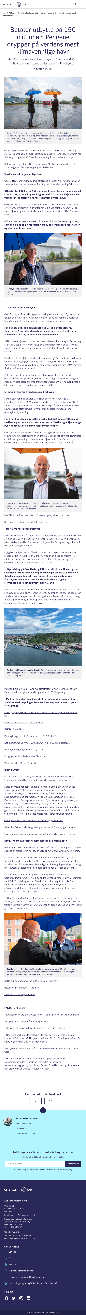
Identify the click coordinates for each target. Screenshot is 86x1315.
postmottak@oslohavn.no (21, 1219)
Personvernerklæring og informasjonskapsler (43, 1312)
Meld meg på (73, 1163)
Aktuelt (12, 13)
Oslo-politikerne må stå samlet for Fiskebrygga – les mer (33, 820)
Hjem (4, 13)
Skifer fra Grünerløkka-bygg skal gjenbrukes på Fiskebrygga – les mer (40, 827)
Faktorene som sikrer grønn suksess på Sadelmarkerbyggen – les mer (40, 834)
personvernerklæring (64, 1170)
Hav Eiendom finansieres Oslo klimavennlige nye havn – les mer (36, 515)
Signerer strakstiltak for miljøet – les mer (25, 522)
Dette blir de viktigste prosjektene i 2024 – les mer (30, 981)
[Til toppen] (43, 1110)
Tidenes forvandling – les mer (19, 994)
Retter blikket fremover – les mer (21, 987)
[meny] (81, 4)
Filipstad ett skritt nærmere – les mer (23, 722)
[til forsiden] (12, 1189)
